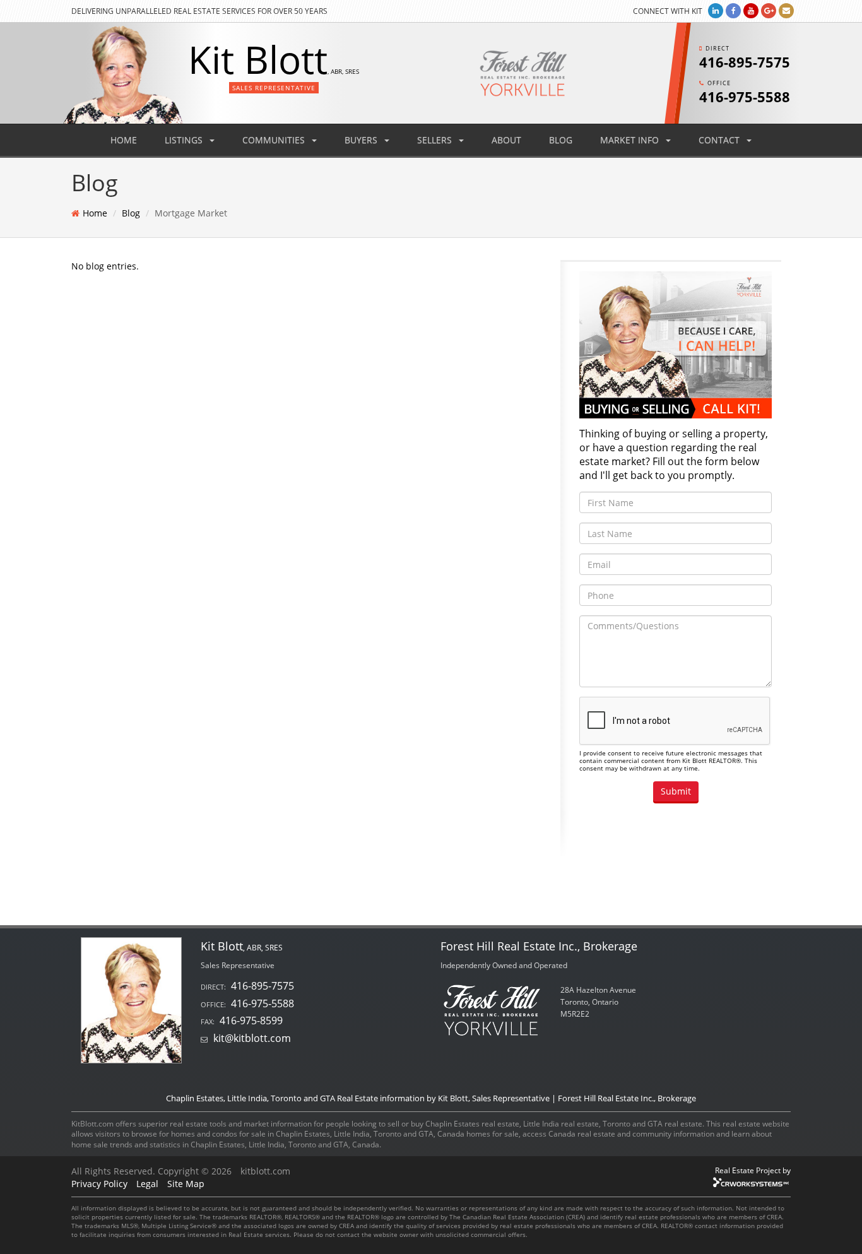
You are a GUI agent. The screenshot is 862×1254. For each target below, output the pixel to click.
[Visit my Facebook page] (733, 10)
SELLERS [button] (435, 140)
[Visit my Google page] (768, 10)
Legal (147, 1184)
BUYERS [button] (362, 140)
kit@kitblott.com (252, 1038)
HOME (123, 140)
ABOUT (506, 140)
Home (95, 213)
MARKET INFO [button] (630, 140)
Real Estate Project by (753, 1170)
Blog (131, 213)
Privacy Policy (99, 1184)
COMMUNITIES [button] (274, 140)
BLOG (560, 140)
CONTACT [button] (720, 140)
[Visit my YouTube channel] (751, 10)
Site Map (185, 1184)
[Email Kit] (786, 10)
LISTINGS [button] (185, 140)
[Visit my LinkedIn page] (715, 10)
